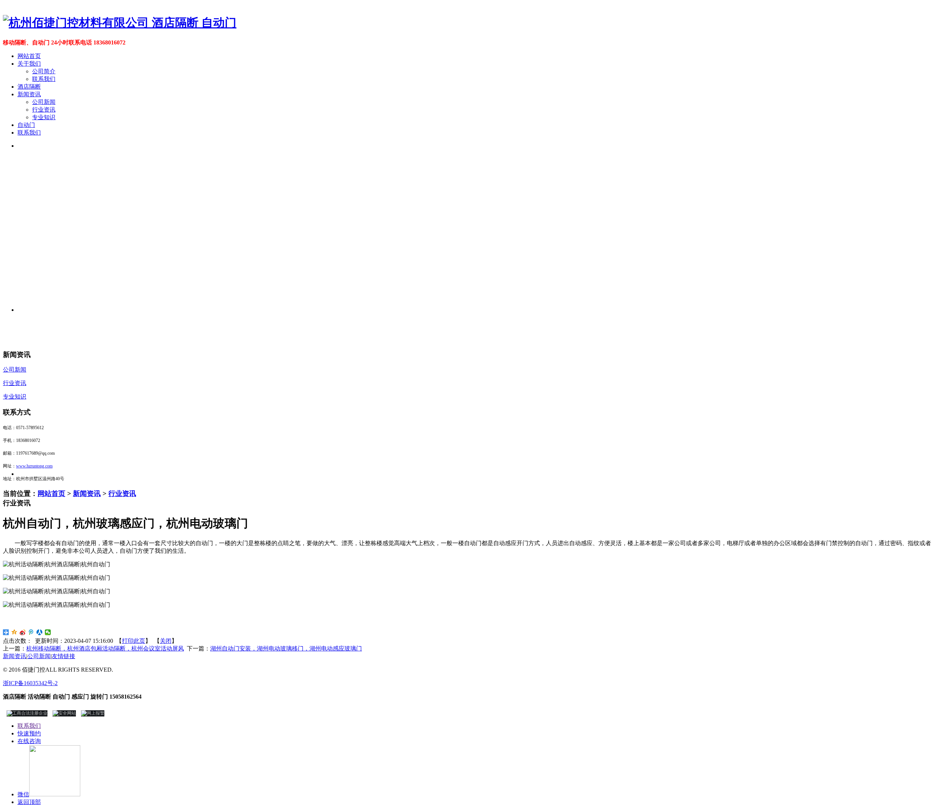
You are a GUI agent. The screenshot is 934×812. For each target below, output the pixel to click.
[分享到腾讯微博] (31, 632)
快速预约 (29, 733)
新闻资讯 (29, 94)
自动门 (26, 125)
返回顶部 (29, 802)
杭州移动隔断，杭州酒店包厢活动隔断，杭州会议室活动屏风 (105, 648)
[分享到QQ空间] (14, 632)
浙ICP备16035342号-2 (30, 683)
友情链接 (63, 656)
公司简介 (43, 71)
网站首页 (29, 56)
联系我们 (43, 79)
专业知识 (43, 117)
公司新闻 (43, 102)
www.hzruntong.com (34, 466)
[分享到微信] (48, 632)
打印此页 (133, 641)
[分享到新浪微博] (23, 632)
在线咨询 (29, 741)
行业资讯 (43, 109)
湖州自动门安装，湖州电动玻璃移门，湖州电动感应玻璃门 (286, 648)
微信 (23, 794)
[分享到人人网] (39, 632)
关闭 (165, 641)
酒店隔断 (29, 86)
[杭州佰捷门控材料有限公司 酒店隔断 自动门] (119, 22)
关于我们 (29, 64)
